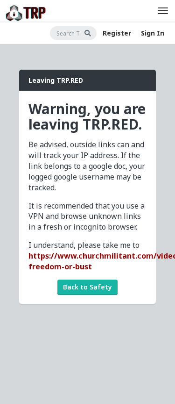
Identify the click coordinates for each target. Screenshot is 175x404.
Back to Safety (87, 286)
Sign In (152, 33)
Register (117, 33)
